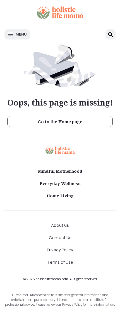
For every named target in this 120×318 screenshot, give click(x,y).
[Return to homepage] (60, 150)
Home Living (60, 195)
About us (60, 225)
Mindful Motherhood (60, 171)
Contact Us (60, 237)
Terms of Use (60, 262)
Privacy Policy (60, 250)
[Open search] (110, 34)
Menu (21, 34)
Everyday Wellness (60, 183)
